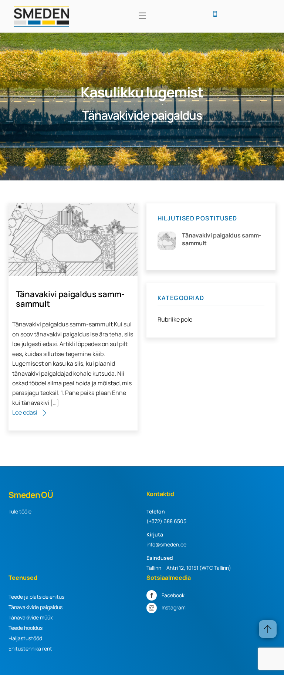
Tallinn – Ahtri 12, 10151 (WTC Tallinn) (188, 567)
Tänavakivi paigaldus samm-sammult (70, 299)
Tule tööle (20, 511)
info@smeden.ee (166, 544)
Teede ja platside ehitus (36, 596)
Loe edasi (24, 412)
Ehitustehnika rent (30, 648)
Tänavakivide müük (31, 617)
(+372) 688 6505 (166, 521)
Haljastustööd (25, 638)
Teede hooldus (26, 627)
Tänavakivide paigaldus (35, 607)
